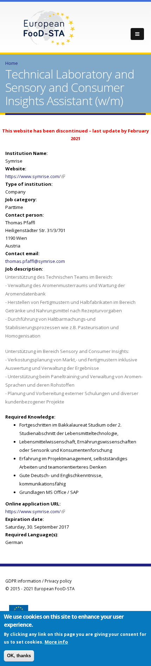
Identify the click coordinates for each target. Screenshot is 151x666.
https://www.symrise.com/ (35, 176)
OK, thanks (19, 655)
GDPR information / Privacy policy (38, 581)
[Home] (49, 27)
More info (56, 642)
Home (11, 63)
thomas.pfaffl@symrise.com (35, 261)
